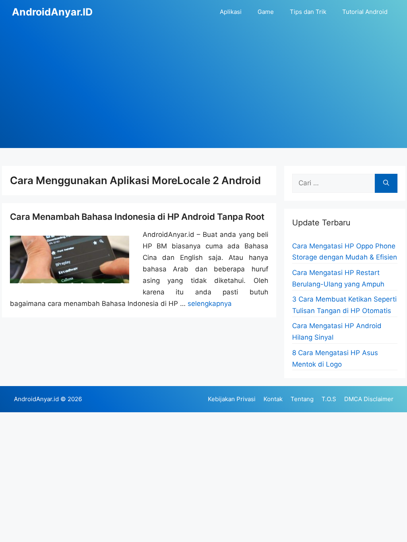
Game (266, 11)
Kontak (273, 399)
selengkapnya (210, 304)
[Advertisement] (203, 92)
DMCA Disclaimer (368, 399)
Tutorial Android (365, 11)
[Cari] (386, 183)
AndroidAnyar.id (36, 399)
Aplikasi (231, 11)
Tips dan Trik (308, 11)
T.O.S (329, 399)
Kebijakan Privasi (232, 399)
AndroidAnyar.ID (52, 12)
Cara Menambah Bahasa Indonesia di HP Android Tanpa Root (137, 216)
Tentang (302, 399)
